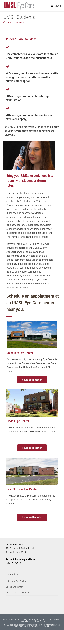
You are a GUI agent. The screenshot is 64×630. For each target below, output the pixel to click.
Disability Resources (51, 619)
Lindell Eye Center (14, 587)
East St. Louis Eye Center (18, 592)
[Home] (4, 22)
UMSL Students (16, 22)
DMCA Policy (26, 621)
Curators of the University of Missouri (25, 619)
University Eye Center (16, 581)
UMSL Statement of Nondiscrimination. (33, 627)
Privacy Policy (39, 621)
